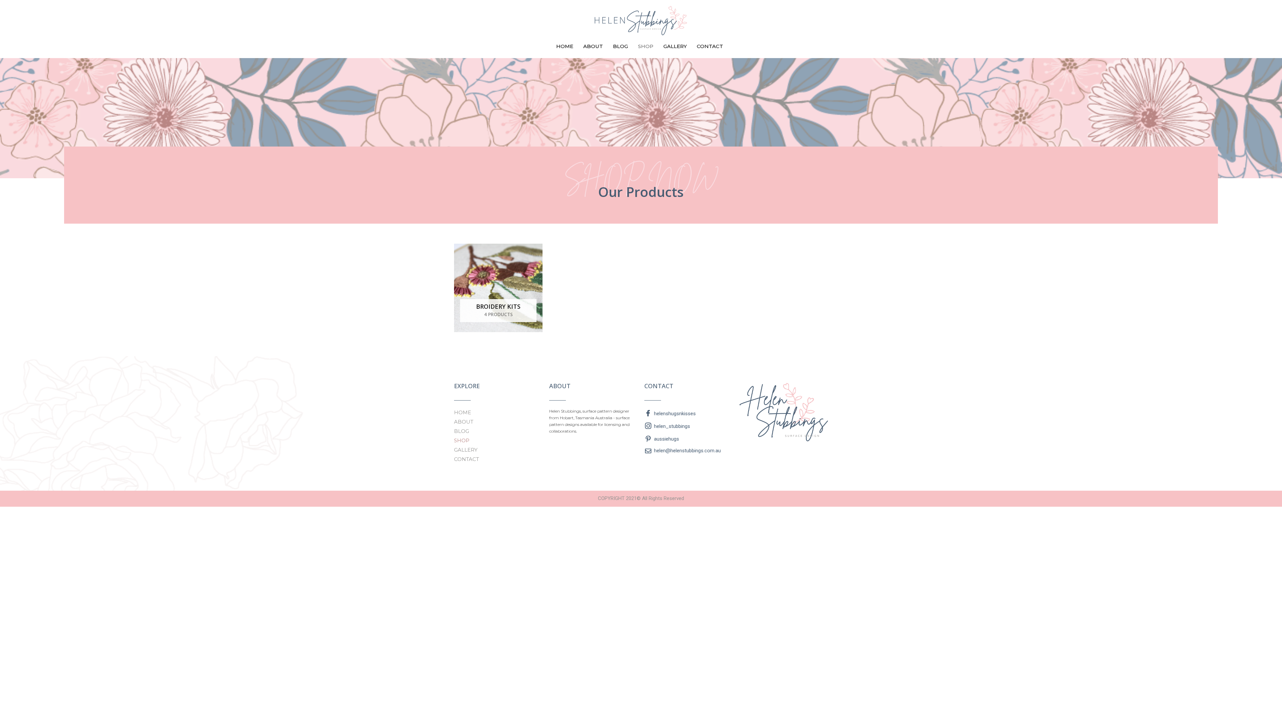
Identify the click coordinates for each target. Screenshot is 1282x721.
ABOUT (593, 46)
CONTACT (710, 46)
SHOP (645, 46)
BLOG (620, 46)
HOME (564, 46)
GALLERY (675, 46)
